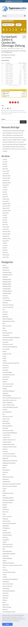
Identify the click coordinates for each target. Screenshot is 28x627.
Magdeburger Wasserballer (9, 463)
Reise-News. (6, 511)
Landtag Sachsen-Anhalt (8, 444)
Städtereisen (6, 556)
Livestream (5, 451)
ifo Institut (5, 409)
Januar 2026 (6, 173)
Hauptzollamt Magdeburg (9, 391)
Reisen (4, 514)
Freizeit (4, 356)
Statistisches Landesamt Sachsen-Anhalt (12, 565)
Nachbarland (6, 479)
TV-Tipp (4, 574)
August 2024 (6, 213)
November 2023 (6, 233)
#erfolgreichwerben (7, 272)
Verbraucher (5, 593)
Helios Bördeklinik (7, 395)
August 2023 (6, 240)
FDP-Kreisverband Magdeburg (10, 346)
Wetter (4, 602)
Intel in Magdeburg (7, 411)
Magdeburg (5, 458)
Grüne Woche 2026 (7, 386)
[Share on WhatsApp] (5, 108)
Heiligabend (5, 393)
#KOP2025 (5, 277)
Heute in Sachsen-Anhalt (8, 405)
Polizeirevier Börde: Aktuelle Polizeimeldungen (13, 130)
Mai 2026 (5, 164)
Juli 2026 (5, 159)
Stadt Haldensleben (7, 551)
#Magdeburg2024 (7, 281)
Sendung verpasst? (7, 535)
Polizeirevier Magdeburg (8, 500)
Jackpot (18, 112)
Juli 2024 (5, 215)
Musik (4, 474)
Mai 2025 (5, 192)
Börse (4, 323)
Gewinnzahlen (9, 112)
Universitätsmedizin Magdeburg (10, 579)
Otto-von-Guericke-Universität (10, 486)
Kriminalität (5, 428)
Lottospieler (24, 112)
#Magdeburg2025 (7, 284)
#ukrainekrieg (6, 298)
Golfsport (5, 381)
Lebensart (5, 449)
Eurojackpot (17, 48)
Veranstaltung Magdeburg (9, 590)
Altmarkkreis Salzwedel (8, 305)
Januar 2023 (6, 257)
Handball (5, 388)
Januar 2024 (6, 229)
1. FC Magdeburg (7, 300)
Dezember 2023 (6, 231)
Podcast (4, 488)
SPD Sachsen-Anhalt (7, 544)
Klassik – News (6, 418)
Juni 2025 (5, 189)
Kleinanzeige (6, 421)
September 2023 (7, 238)
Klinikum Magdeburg (7, 425)
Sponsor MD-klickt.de (8, 546)
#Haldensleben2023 (7, 274)
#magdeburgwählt (7, 293)
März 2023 (5, 252)
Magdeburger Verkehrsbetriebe (10, 460)
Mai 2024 (5, 220)
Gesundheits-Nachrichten (9, 374)
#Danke (4, 265)
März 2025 (5, 196)
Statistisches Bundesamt (8, 563)
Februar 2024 (6, 226)
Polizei (4, 495)
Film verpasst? (6, 349)
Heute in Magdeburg (7, 402)
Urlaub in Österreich (7, 586)
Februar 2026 (6, 171)
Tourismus (5, 570)
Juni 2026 (5, 161)
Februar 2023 (6, 254)
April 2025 (5, 194)
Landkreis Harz (6, 437)
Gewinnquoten (4, 112)
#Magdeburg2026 (7, 286)
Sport (4, 549)
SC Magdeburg (6, 528)
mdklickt (2, 113)
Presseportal (7, 113)
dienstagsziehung (5, 110)
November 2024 (6, 206)
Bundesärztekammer (7, 332)
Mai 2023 (5, 247)
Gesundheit (5, 370)
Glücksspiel (14, 112)
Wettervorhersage (7, 607)
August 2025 (6, 185)
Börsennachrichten (7, 325)
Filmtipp (4, 351)
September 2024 (7, 210)
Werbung (5, 600)
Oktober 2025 (6, 180)
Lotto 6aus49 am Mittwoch (9, 453)
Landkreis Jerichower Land (9, 439)
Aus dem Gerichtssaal (8, 307)
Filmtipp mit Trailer (7, 353)
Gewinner (22, 110)
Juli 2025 (5, 187)
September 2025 (7, 182)
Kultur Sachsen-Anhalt (8, 430)
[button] (10, 102)
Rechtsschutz (6, 509)
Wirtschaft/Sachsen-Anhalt (9, 611)
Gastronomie (6, 367)
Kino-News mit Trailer (8, 416)
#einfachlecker (6, 270)
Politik (4, 491)
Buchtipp (5, 330)
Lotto (21, 112)
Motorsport (5, 472)
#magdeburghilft (6, 288)
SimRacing (5, 537)
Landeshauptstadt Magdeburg (10, 432)
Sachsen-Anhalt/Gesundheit (9, 523)
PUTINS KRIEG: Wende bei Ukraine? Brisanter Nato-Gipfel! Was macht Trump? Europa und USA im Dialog (14, 149)
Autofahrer (5, 314)
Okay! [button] (7, 624)
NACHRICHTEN (6, 481)
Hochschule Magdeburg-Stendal (10, 407)
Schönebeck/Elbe (7, 532)
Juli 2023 (5, 243)
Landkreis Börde (6, 435)
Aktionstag (5, 302)
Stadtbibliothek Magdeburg (9, 553)
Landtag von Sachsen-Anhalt (9, 446)
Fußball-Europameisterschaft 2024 (11, 363)
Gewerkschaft (6, 377)
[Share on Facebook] (3, 108)
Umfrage (5, 577)
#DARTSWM (6, 267)
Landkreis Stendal (7, 442)
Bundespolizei (6, 335)
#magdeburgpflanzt (7, 291)
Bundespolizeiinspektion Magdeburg (11, 337)
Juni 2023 (5, 245)
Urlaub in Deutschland (8, 583)
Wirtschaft (5, 609)
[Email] (8, 108)
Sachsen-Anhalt (6, 521)
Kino (4, 414)
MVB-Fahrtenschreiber (8, 477)
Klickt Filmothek (6, 423)
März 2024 (5, 224)
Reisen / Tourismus (7, 516)
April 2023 (5, 250)
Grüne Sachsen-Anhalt (8, 384)
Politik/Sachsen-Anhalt (8, 493)
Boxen (4, 328)
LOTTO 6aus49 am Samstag (9, 456)
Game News (5, 365)
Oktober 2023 (6, 236)
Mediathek (5, 465)
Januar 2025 (6, 201)
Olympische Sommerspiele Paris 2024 (12, 484)
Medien (4, 467)
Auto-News (5, 312)
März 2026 (5, 168)
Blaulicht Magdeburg (7, 318)
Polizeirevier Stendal (7, 502)
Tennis (4, 567)
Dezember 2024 (6, 203)
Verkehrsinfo (6, 595)
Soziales (5, 542)
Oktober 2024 (6, 208)
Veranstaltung (6, 588)
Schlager (5, 530)
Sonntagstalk (6, 539)
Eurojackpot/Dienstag (17, 110)
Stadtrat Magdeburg (7, 558)
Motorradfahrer (6, 470)
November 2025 (6, 178)
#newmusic (5, 295)
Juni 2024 (5, 217)
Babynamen (5, 316)
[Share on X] (10, 108)
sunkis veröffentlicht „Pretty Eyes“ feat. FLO (13, 133)
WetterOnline (6, 604)
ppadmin (5, 48)
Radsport (5, 504)
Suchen (3, 119)
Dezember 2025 (6, 175)
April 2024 (5, 222)
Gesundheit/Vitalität (7, 372)
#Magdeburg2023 (7, 279)
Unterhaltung (6, 581)
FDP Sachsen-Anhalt (7, 344)
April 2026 (5, 166)
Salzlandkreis (6, 525)
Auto (4, 309)
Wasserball (5, 597)
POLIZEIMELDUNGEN (8, 497)
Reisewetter (5, 518)
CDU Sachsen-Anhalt (8, 339)
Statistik (4, 560)
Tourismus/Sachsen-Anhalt (9, 572)
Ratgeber (5, 507)
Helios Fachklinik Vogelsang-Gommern (12, 398)
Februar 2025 (6, 199)
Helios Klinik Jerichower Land (9, 400)
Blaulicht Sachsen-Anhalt (8, 321)
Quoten (10, 113)
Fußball (4, 358)
